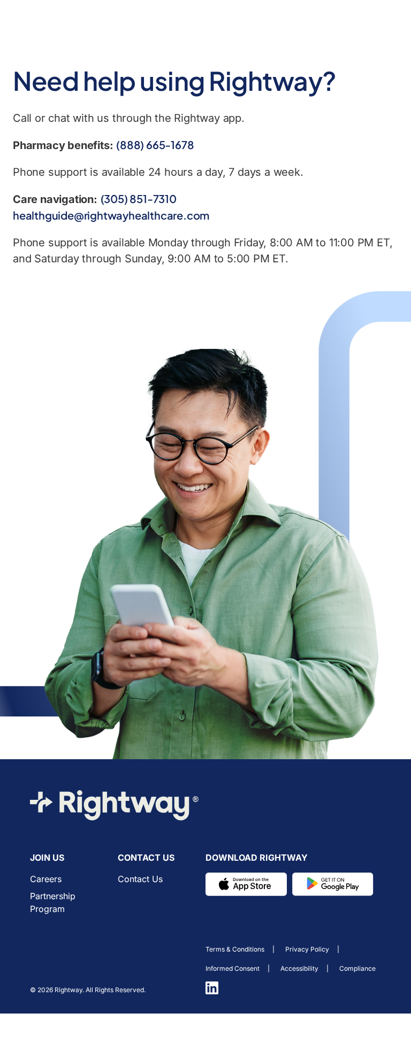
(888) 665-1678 (155, 144)
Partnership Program (52, 902)
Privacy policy (307, 949)
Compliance (357, 968)
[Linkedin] (212, 987)
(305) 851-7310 (139, 198)
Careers (46, 879)
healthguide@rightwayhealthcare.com (111, 215)
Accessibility (299, 968)
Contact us (140, 879)
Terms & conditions (235, 949)
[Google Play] (333, 884)
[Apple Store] (246, 884)
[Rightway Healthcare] (115, 805)
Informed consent (233, 968)
